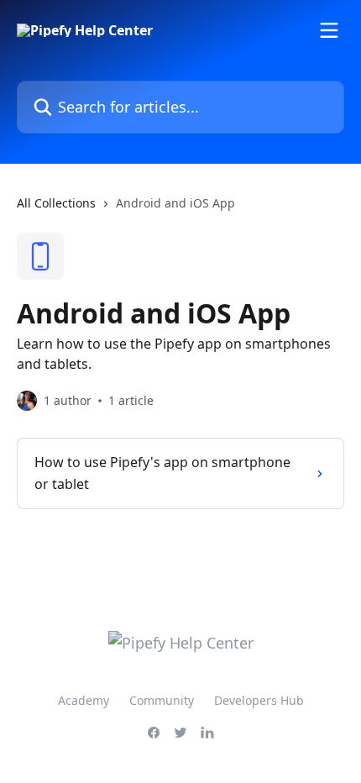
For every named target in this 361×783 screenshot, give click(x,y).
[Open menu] (329, 30)
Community (161, 700)
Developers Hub (259, 700)
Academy (83, 700)
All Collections (56, 203)
